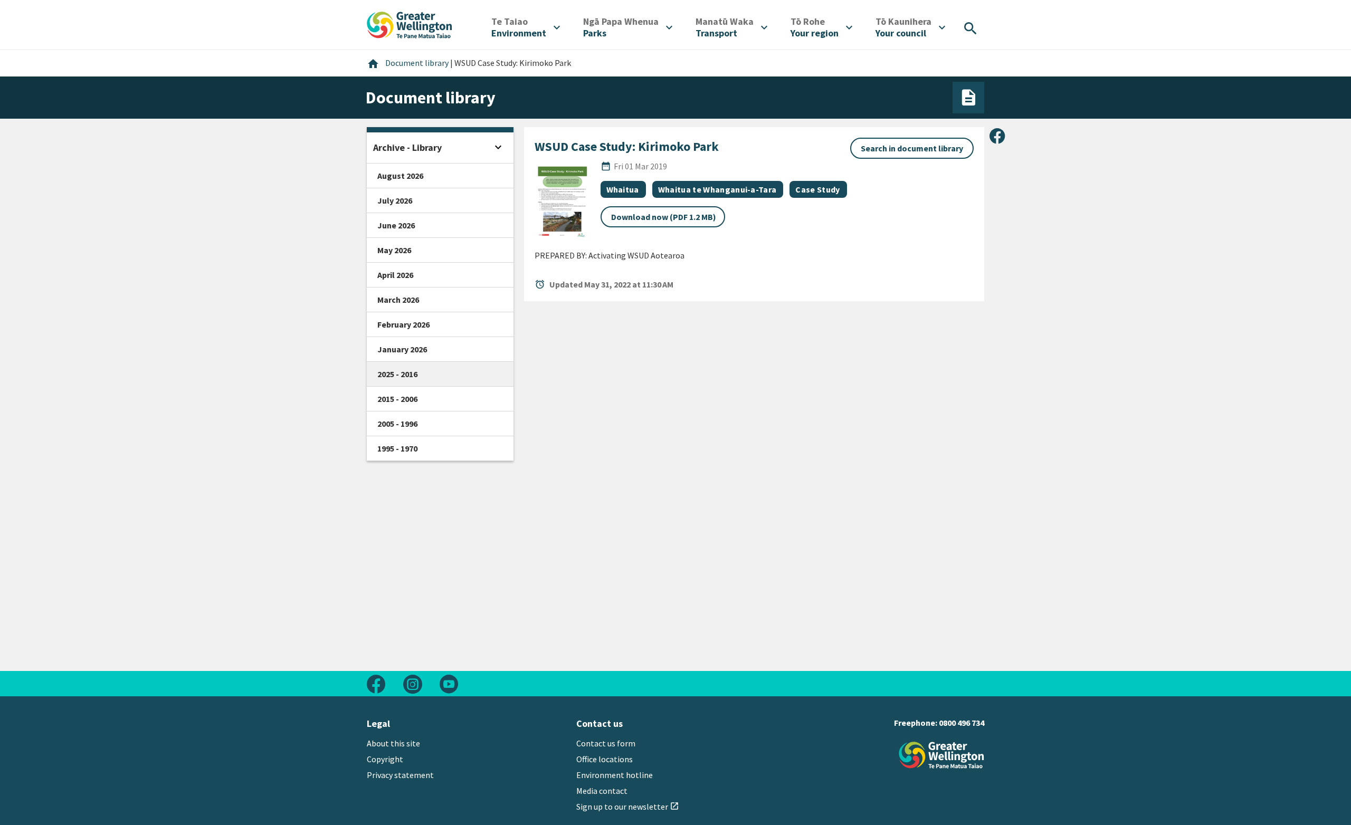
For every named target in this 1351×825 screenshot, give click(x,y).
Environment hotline (614, 775)
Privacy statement (400, 775)
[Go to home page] (409, 23)
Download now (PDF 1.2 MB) (663, 217)
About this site (393, 743)
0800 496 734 (961, 722)
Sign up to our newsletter (627, 806)
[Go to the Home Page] (941, 755)
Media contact (601, 790)
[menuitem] (525, 27)
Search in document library (912, 148)
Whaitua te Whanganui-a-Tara (717, 189)
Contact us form (605, 743)
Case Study (817, 189)
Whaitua (622, 189)
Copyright (385, 759)
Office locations (604, 759)
